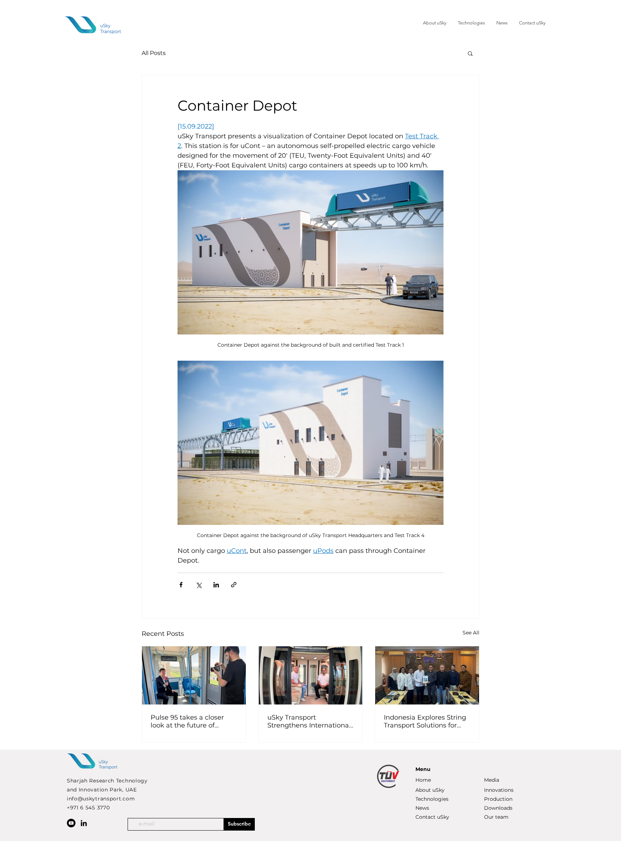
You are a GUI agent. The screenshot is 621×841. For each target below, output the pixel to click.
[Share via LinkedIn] (216, 584)
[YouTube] (71, 823)
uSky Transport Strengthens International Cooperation (309, 721)
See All (471, 632)
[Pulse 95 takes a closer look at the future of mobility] (194, 675)
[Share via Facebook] (181, 584)
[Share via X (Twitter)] (198, 584)
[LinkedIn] (83, 823)
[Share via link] (233, 584)
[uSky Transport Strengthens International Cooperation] (311, 675)
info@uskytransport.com (101, 798)
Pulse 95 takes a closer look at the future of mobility (187, 721)
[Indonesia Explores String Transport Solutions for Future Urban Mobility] (427, 675)
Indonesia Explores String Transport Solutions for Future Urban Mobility (425, 721)
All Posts (154, 53)
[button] (470, 53)
